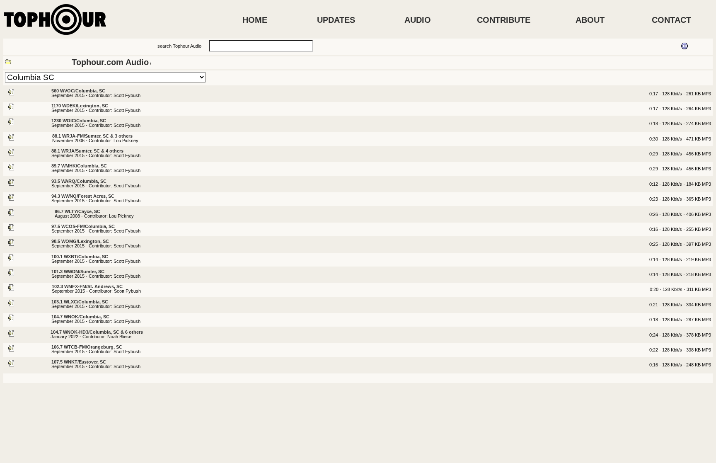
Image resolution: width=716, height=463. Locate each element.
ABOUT (590, 19)
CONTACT (671, 19)
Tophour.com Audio (110, 62)
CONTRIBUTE (503, 19)
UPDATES (336, 19)
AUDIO (417, 19)
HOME (254, 19)
